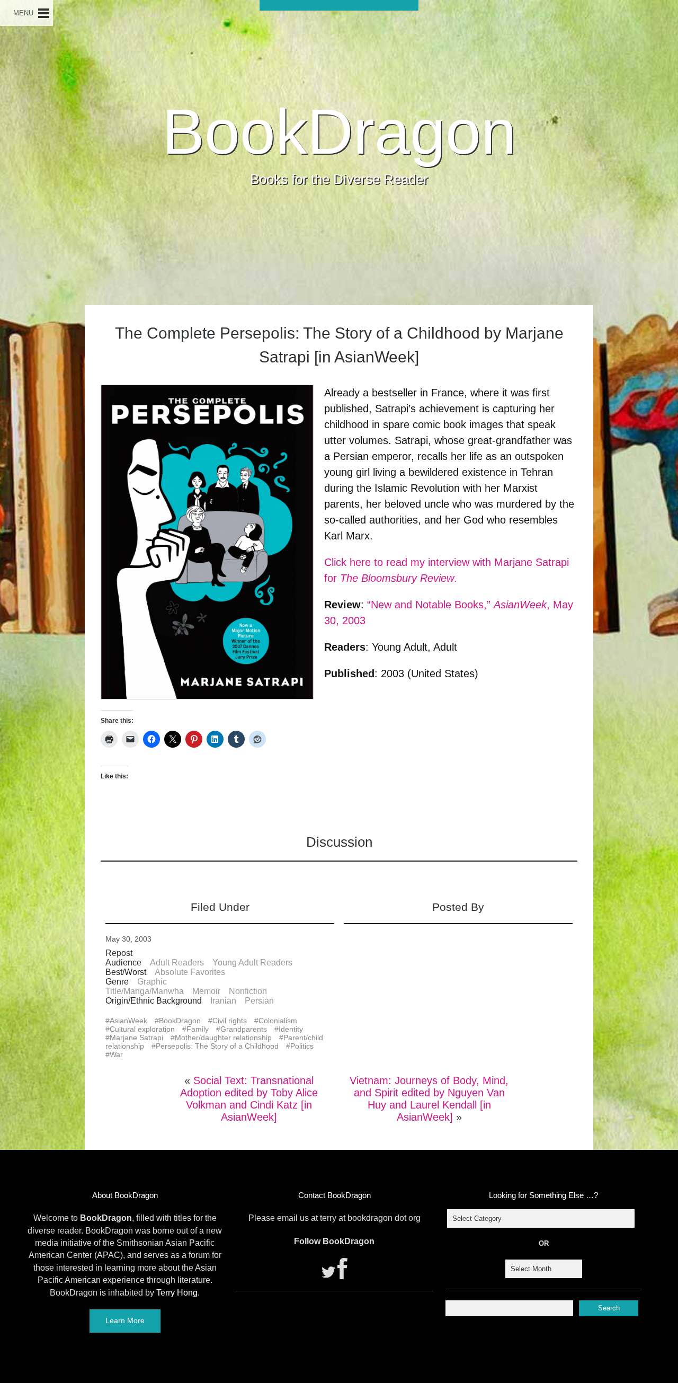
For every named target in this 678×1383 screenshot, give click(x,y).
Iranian (223, 1000)
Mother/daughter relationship (223, 1037)
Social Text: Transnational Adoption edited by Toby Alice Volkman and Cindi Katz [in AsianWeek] (249, 1099)
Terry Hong (177, 1292)
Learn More (125, 1320)
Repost (118, 953)
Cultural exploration (142, 1029)
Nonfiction (248, 991)
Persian (259, 1000)
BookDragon (339, 131)
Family (197, 1029)
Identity (291, 1029)
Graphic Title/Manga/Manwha (144, 986)
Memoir (206, 991)
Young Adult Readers (252, 962)
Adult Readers (177, 962)
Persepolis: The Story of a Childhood (217, 1046)
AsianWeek (128, 1020)
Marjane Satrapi (136, 1037)
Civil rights (229, 1020)
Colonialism (277, 1020)
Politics (302, 1046)
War (116, 1054)
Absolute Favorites (190, 972)
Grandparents (243, 1029)
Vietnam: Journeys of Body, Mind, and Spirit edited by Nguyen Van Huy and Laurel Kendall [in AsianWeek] (429, 1099)
